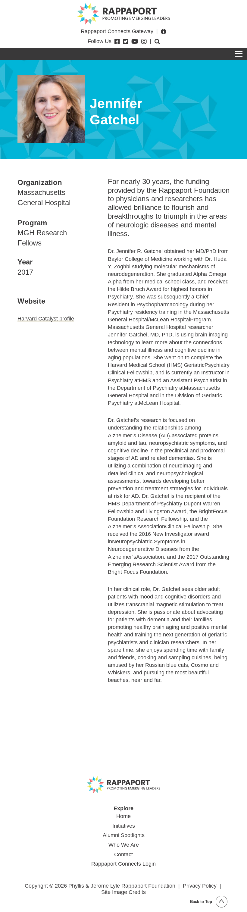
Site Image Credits (123, 892)
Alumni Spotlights (124, 835)
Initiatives (123, 826)
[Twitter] (125, 42)
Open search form (157, 41)
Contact (123, 854)
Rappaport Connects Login (123, 864)
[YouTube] (134, 42)
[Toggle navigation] (238, 54)
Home (123, 816)
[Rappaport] (123, 14)
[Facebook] (117, 42)
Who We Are (123, 845)
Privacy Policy (200, 886)
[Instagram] (144, 42)
